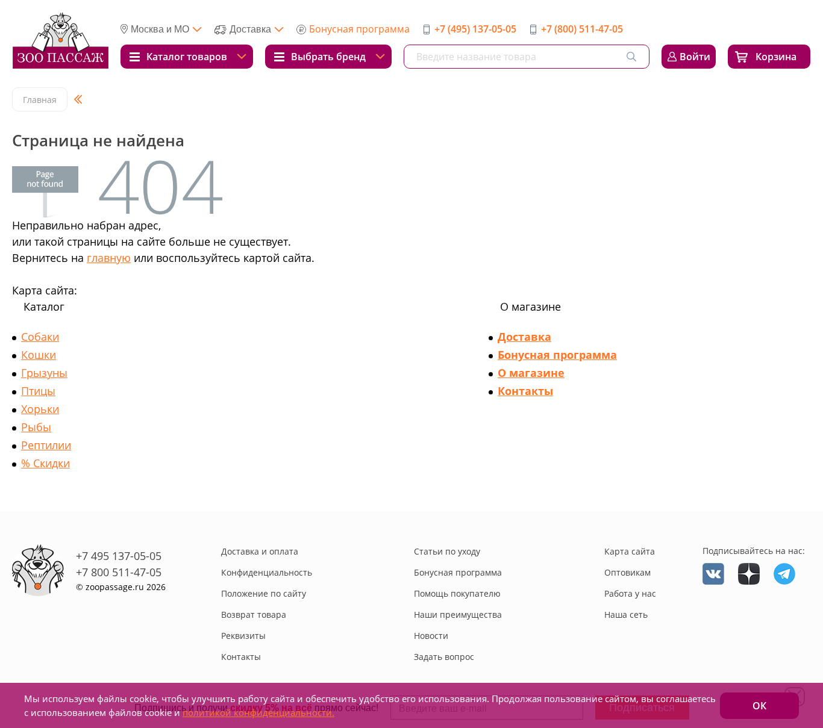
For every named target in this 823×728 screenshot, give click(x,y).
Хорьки (40, 409)
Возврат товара (253, 614)
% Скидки (45, 463)
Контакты (525, 391)
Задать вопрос (444, 656)
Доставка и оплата (259, 551)
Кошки (38, 354)
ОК (759, 705)
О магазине (531, 373)
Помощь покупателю (457, 593)
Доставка (524, 336)
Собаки (40, 336)
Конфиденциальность (266, 572)
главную (109, 257)
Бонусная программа (359, 29)
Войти (695, 56)
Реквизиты (243, 635)
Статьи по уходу (447, 551)
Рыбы (36, 427)
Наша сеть (626, 614)
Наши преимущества (458, 614)
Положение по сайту (263, 593)
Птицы (38, 391)
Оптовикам (627, 572)
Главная (40, 99)
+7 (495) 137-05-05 (475, 29)
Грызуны (44, 373)
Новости (431, 635)
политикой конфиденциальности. (258, 712)
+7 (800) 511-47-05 (582, 29)
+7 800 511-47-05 (118, 572)
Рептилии (46, 445)
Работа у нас (630, 593)
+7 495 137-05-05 (118, 556)
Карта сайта (629, 551)
